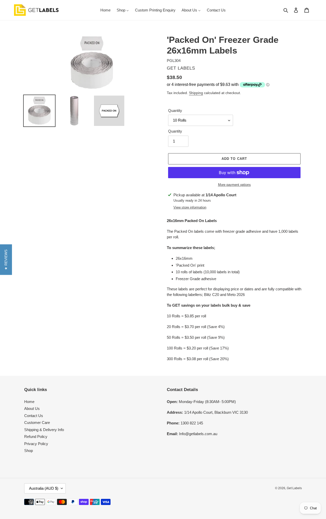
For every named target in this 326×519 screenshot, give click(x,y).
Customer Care (37, 422)
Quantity (175, 110)
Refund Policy (35, 436)
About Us (32, 408)
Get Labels (294, 488)
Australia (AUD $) (43, 488)
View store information (189, 207)
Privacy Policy (36, 444)
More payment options (234, 185)
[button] (6, 259)
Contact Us (33, 415)
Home (29, 401)
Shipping (196, 93)
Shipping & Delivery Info (44, 429)
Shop (28, 450)
